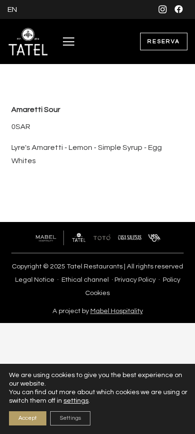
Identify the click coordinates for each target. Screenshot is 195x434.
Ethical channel (85, 279)
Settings (70, 418)
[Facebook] (179, 9)
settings (76, 400)
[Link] (28, 42)
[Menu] (68, 42)
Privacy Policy (135, 279)
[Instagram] (162, 9)
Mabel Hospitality (116, 310)
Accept (27, 418)
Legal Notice (34, 279)
